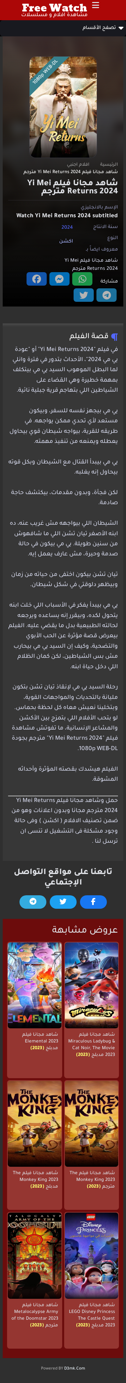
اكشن (66, 242)
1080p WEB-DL (45, 72)
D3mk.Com (74, 1368)
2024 (67, 227)
